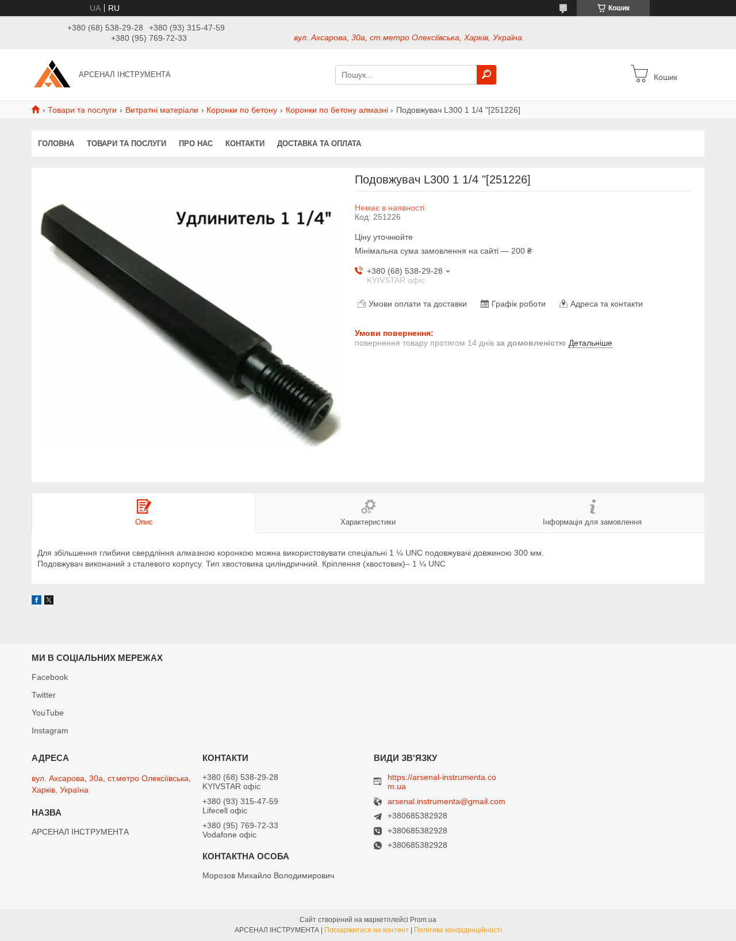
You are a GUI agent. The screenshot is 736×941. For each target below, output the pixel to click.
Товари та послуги (82, 109)
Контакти (244, 143)
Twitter (44, 694)
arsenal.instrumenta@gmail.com (446, 801)
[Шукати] (486, 75)
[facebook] (36, 601)
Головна (56, 143)
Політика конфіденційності (458, 930)
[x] (48, 601)
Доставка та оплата (319, 143)
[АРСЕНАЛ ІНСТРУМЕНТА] (52, 74)
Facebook (50, 677)
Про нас (196, 143)
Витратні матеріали (161, 109)
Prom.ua (423, 920)
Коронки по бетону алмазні (337, 109)
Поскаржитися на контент (366, 930)
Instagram (50, 730)
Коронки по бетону (241, 109)
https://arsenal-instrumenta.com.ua (442, 781)
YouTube (48, 712)
